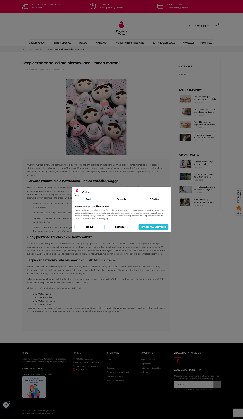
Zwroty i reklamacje (115, 376)
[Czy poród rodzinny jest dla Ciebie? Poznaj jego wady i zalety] (185, 176)
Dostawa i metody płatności (118, 372)
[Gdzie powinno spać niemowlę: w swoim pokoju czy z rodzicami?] (185, 99)
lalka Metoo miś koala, (44, 300)
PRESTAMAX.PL (48, 413)
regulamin (191, 389)
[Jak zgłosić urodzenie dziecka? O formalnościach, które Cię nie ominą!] (185, 137)
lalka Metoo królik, (42, 293)
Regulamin (111, 368)
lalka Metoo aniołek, (43, 297)
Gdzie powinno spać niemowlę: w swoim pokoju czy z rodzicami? (205, 98)
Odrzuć (89, 227)
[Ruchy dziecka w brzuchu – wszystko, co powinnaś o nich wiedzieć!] (185, 111)
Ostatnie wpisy (189, 155)
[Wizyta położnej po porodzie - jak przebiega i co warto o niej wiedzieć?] (185, 202)
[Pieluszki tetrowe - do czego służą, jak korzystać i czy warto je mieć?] (185, 124)
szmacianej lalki (105, 250)
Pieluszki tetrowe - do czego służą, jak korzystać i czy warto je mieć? (205, 123)
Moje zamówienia (147, 359)
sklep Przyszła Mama (108, 307)
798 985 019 (81, 370)
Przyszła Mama (31, 70)
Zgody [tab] (89, 199)
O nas (109, 359)
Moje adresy (145, 364)
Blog (108, 364)
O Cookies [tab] (154, 199)
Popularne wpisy (190, 90)
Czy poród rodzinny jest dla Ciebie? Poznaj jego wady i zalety (203, 175)
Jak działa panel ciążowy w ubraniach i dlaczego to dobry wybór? (205, 188)
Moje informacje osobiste (150, 368)
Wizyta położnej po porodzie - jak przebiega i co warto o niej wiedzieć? (204, 201)
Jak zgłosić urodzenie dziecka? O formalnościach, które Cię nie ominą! (205, 136)
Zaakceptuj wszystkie (153, 227)
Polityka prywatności (115, 380)
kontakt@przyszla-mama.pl (87, 366)
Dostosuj (120, 227)
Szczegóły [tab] (121, 199)
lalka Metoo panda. (42, 304)
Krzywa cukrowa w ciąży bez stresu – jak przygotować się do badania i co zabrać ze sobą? (203, 162)
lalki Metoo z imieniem (103, 260)
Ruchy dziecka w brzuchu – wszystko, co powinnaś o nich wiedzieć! (204, 110)
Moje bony (144, 372)
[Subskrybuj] (217, 384)
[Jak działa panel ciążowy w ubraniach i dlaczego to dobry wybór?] (185, 189)
